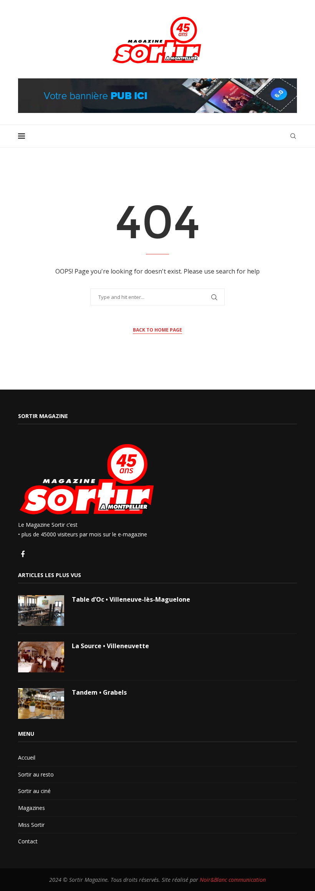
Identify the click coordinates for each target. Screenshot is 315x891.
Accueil (26, 757)
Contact (28, 841)
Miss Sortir (31, 824)
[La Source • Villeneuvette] (41, 657)
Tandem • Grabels (99, 692)
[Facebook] (22, 554)
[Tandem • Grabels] (41, 703)
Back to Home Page (157, 330)
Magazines (31, 807)
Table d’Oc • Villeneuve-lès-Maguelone (131, 599)
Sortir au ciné (34, 791)
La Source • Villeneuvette (110, 646)
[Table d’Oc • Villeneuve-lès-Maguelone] (41, 610)
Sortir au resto (36, 774)
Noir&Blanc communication (233, 879)
